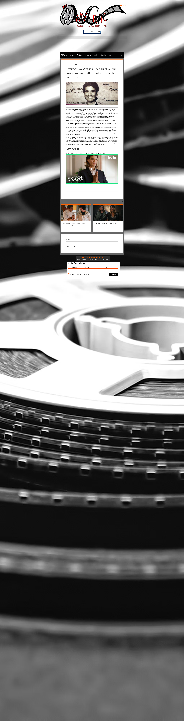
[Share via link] (76, 189)
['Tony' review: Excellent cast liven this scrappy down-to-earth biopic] (76, 213)
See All (121, 201)
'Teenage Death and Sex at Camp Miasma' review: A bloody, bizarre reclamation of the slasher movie (106, 224)
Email (106, 267)
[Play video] (92, 169)
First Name (74, 267)
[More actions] (117, 65)
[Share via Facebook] (66, 189)
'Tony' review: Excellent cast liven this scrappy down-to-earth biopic (75, 224)
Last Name (87, 267)
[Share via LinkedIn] (73, 189)
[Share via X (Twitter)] (69, 189)
